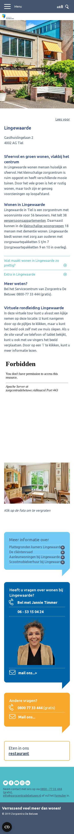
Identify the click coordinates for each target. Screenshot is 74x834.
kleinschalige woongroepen (44, 226)
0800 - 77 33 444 (51, 789)
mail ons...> (27, 673)
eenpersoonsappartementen (25, 220)
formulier (60, 795)
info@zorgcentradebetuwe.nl (22, 795)
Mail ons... (26, 717)
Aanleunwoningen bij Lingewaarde (34, 557)
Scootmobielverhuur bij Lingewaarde (36, 562)
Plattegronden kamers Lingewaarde (35, 547)
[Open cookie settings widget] (7, 827)
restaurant (19, 753)
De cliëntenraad (21, 552)
